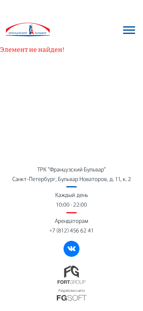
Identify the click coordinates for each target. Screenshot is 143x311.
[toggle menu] (129, 30)
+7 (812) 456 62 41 (71, 230)
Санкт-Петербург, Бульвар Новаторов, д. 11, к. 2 (71, 179)
